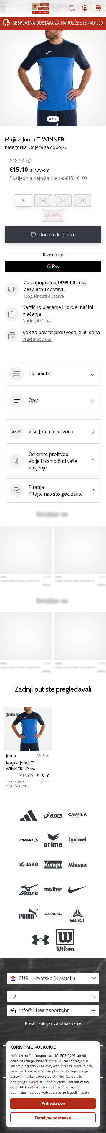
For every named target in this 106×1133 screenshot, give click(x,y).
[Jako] (28, 864)
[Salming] (53, 913)
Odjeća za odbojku (48, 147)
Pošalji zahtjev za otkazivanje (53, 1023)
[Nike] (77, 889)
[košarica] (98, 8)
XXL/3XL (53, 215)
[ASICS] (53, 815)
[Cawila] (77, 815)
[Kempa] (53, 864)
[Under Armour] (41, 940)
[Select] (77, 913)
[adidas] (28, 815)
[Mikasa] (77, 864)
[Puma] (28, 913)
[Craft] (28, 840)
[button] (53, 373)
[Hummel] (77, 840)
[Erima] (53, 840)
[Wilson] (65, 940)
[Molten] (53, 889)
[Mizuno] (28, 889)
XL (82, 200)
